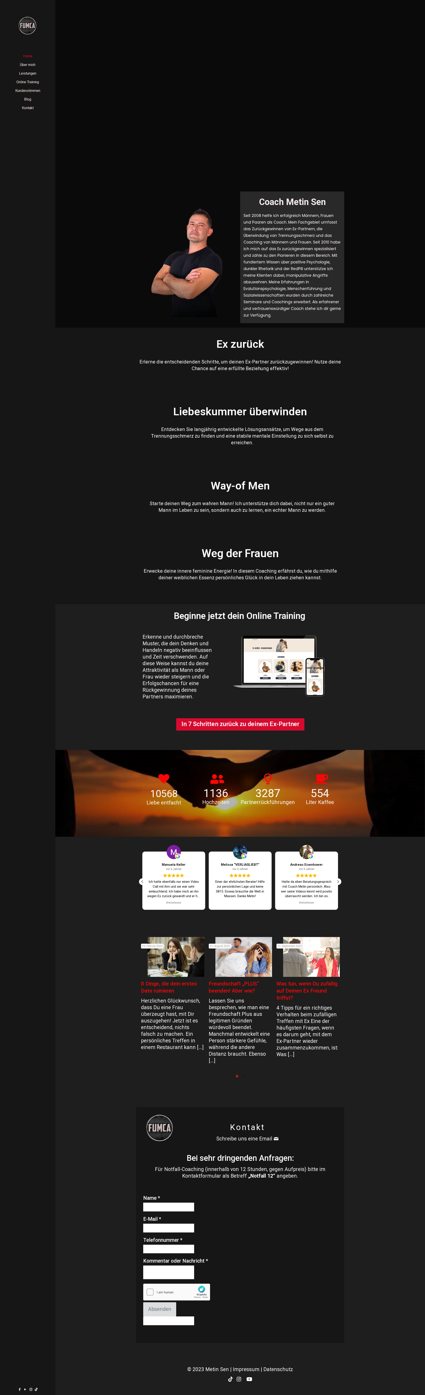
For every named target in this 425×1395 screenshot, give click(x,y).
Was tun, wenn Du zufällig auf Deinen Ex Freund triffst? (307, 991)
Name (151, 1198)
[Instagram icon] (31, 1389)
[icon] (36, 1389)
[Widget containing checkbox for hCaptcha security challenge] (176, 1292)
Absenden (159, 1309)
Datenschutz (278, 1369)
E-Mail (152, 1219)
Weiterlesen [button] (240, 902)
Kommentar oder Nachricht (175, 1261)
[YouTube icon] (25, 1389)
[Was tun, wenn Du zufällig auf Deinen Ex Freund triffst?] (311, 957)
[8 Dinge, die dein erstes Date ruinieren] (176, 957)
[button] (338, 881)
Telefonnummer (162, 1240)
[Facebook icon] (19, 1389)
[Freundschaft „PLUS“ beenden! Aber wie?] (243, 957)
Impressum (246, 1369)
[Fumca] (27, 25)
